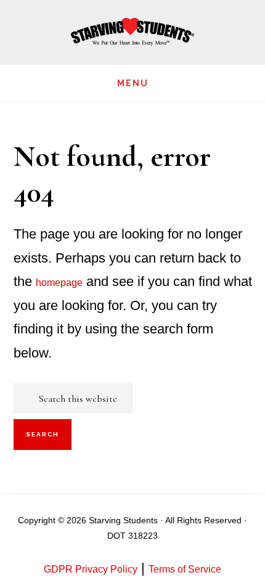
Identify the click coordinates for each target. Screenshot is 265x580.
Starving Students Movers (132, 32)
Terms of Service (185, 569)
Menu (133, 83)
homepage (59, 282)
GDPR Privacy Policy (90, 569)
